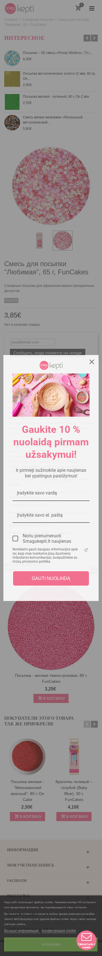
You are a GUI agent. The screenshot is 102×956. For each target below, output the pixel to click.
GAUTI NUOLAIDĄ (51, 578)
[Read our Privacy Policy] (86, 549)
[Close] (92, 362)
